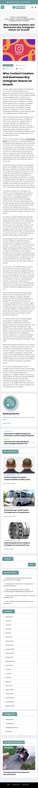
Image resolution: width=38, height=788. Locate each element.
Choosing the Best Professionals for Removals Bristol (16, 773)
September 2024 (10, 706)
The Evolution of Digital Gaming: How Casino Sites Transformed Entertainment (19, 435)
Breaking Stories (22, 65)
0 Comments (21, 68)
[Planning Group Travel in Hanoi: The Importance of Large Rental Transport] (19, 498)
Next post (6, 439)
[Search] (32, 7)
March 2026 (9, 637)
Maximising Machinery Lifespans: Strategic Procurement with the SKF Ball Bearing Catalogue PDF (17, 544)
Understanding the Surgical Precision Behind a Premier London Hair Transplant (17, 478)
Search (8, 559)
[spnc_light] (35, 7)
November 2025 (10, 653)
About (8, 784)
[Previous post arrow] (33, 433)
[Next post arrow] (33, 442)
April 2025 (8, 681)
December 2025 (10, 649)
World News (9, 731)
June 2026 (8, 625)
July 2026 (8, 621)
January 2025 (9, 694)
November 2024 (10, 702)
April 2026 (8, 633)
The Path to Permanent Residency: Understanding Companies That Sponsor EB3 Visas (16, 443)
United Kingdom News (12, 727)
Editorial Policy (16, 784)
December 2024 (10, 698)
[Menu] (2, 7)
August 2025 (9, 665)
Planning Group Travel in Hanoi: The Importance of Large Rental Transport (16, 511)
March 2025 (9, 685)
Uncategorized (10, 723)
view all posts (6, 423)
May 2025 (8, 677)
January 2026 (9, 645)
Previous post (8, 431)
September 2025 (10, 661)
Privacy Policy (25, 784)
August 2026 (9, 617)
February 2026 (9, 641)
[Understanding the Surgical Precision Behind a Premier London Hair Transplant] (19, 465)
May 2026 (8, 629)
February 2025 (9, 689)
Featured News (8, 65)
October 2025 (9, 657)
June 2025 (8, 673)
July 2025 (8, 669)
